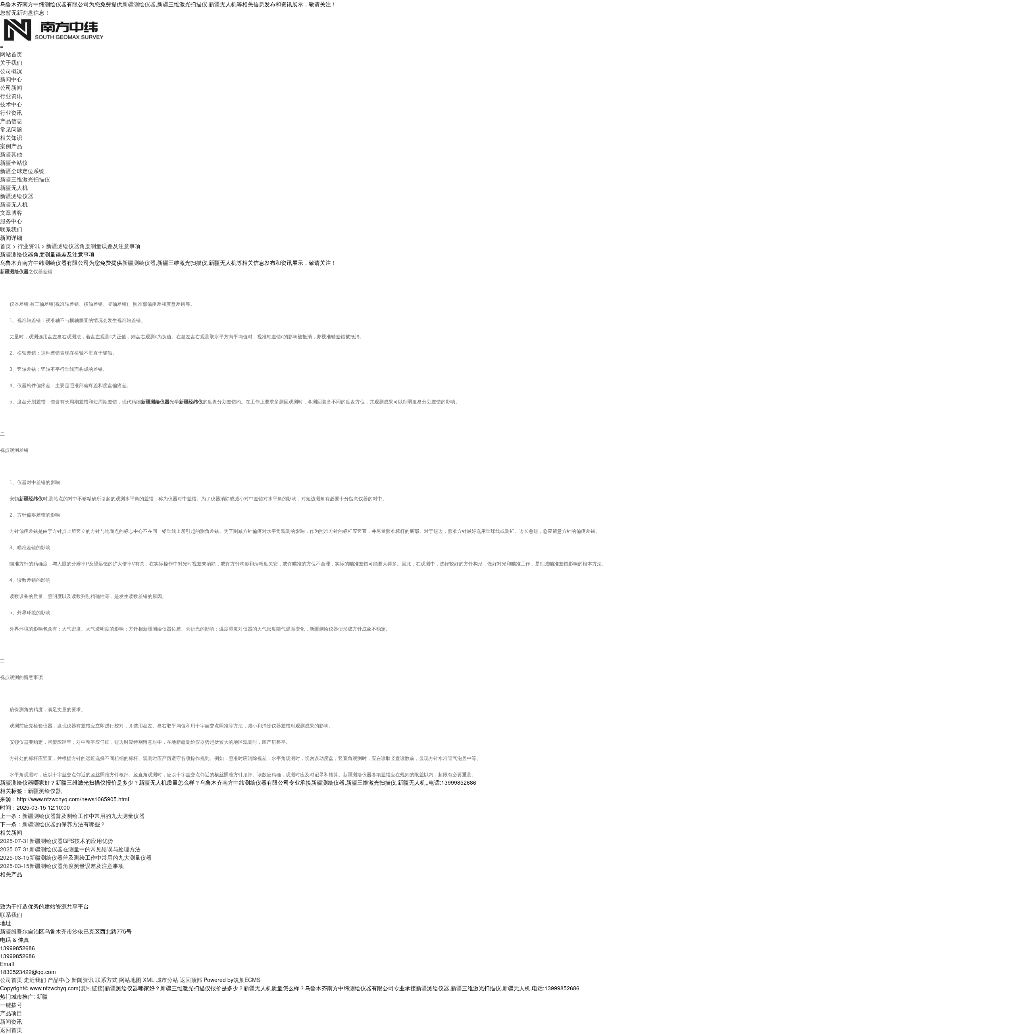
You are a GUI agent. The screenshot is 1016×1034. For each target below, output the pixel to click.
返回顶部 (191, 980)
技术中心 (11, 104)
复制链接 (92, 988)
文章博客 (11, 212)
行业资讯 (11, 96)
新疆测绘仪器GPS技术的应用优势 (56, 841)
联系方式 (106, 980)
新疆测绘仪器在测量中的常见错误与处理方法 (70, 849)
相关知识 (11, 137)
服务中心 (11, 221)
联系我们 (11, 229)
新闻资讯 (82, 980)
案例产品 (11, 146)
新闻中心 (11, 79)
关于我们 (11, 62)
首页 (5, 246)
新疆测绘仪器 (139, 4)
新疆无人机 (14, 187)
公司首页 (11, 980)
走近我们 (35, 980)
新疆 (42, 996)
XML (148, 980)
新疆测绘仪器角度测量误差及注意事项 (93, 246)
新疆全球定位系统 (22, 171)
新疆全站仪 (14, 162)
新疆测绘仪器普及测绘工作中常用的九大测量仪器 (83, 816)
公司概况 (11, 71)
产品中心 (59, 980)
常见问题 (11, 129)
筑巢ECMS (246, 980)
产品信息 (11, 121)
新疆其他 (11, 154)
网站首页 (11, 54)
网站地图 (130, 980)
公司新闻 (11, 87)
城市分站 (167, 980)
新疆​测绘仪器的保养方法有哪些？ (64, 824)
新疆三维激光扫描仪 (25, 179)
